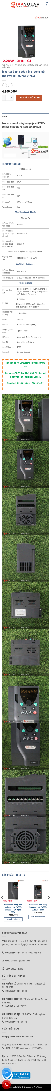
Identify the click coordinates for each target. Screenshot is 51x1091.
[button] (4, 4)
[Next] (48, 903)
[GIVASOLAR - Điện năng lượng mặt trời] (25, 5)
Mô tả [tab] (4, 116)
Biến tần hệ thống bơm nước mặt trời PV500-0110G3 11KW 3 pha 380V (13, 908)
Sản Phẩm (6, 65)
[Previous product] (10, 85)
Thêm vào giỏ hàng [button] (13, 919)
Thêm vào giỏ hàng (29, 97)
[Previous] (2, 903)
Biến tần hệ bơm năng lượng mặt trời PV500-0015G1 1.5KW (38, 907)
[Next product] (4, 85)
